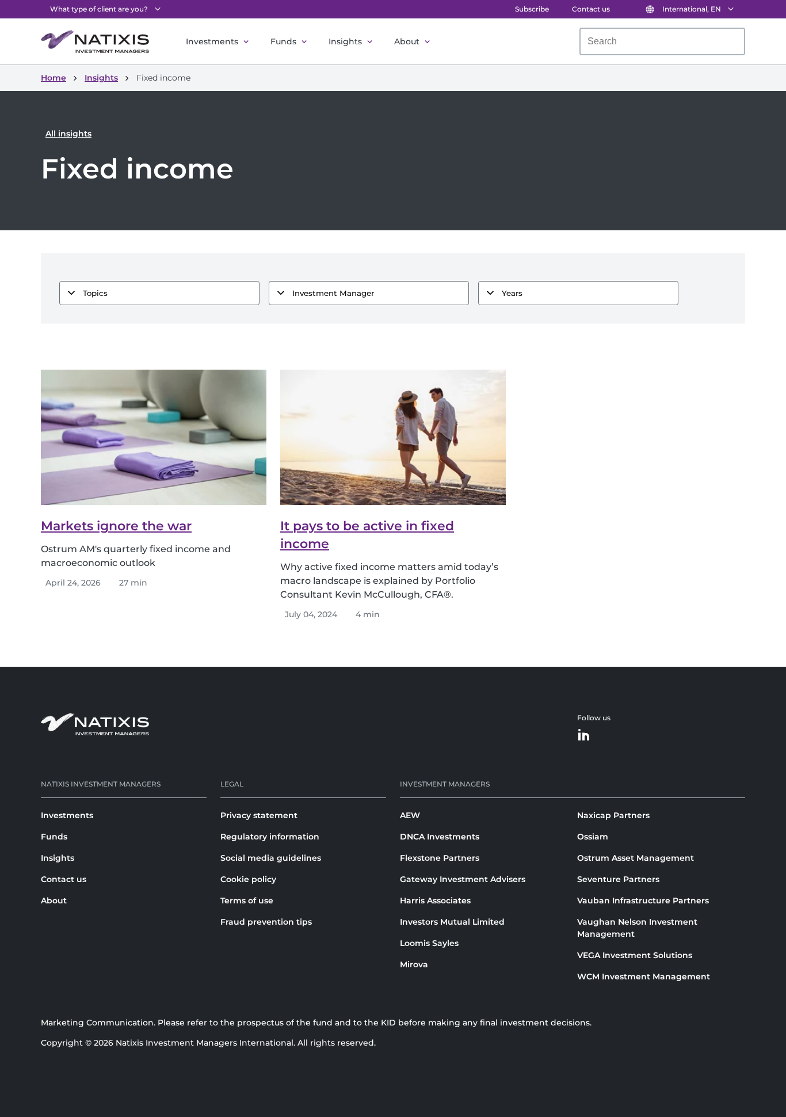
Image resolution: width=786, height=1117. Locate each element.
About (406, 41)
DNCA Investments (439, 836)
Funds (283, 41)
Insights (345, 41)
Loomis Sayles (429, 943)
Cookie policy (248, 879)
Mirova (414, 964)
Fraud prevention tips (266, 922)
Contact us (591, 9)
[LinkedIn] (584, 735)
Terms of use (246, 900)
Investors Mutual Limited (452, 922)
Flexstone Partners (439, 858)
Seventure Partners (618, 879)
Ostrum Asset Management (635, 858)
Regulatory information (269, 836)
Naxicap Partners (613, 815)
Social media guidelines (270, 858)
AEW (410, 815)
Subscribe (532, 9)
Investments (212, 41)
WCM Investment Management (643, 976)
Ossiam (592, 836)
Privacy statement (258, 815)
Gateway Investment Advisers (462, 879)
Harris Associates (435, 900)
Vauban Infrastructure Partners (643, 900)
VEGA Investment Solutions (634, 955)
